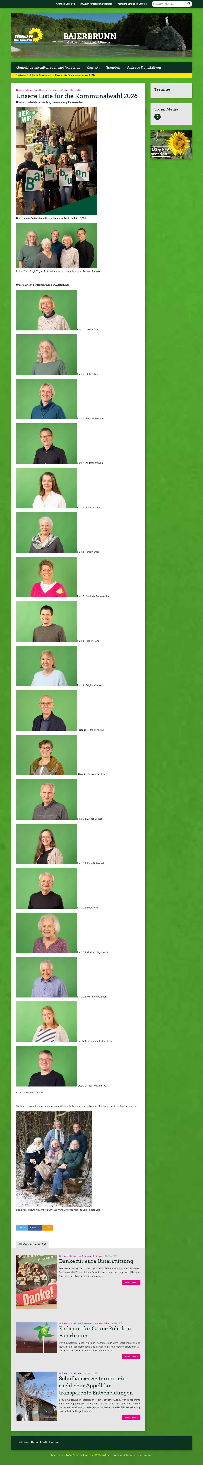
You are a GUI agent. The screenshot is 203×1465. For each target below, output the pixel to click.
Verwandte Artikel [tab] (34, 1244)
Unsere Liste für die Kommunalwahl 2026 (77, 96)
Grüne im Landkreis (65, 3)
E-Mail (47, 1227)
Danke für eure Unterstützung (96, 1261)
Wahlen (64, 90)
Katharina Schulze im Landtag (132, 3)
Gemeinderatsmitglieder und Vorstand (48, 67)
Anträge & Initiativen (144, 67)
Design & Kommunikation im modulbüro (134, 1455)
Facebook (35, 1227)
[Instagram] (157, 117)
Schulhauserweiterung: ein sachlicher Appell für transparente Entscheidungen (96, 1385)
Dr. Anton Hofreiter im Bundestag (96, 3)
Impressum (54, 1442)
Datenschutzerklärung (28, 1442)
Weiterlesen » (131, 1282)
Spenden (113, 67)
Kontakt (93, 67)
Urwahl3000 (95, 1455)
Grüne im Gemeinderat (40, 75)
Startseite (21, 75)
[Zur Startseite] (28, 42)
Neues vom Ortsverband (49, 90)
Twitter (22, 1227)
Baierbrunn (90, 36)
